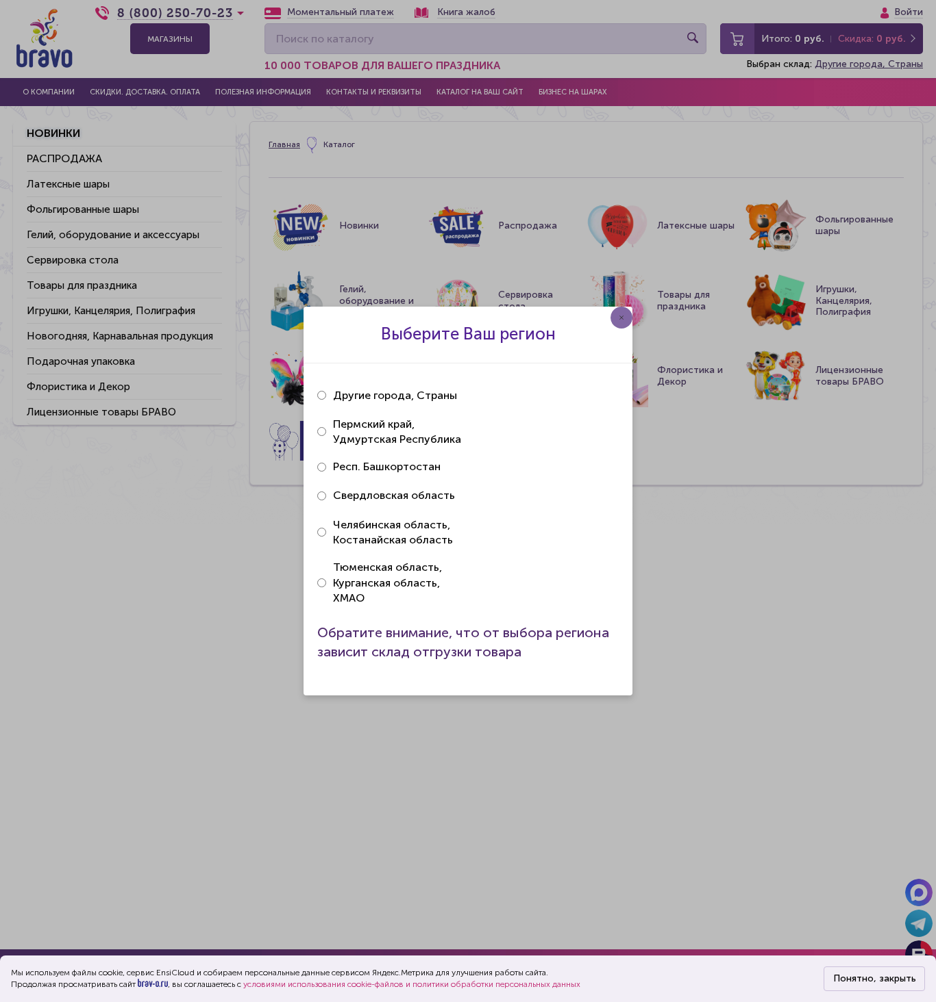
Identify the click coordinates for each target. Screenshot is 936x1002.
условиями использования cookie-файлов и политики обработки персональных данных (411, 984)
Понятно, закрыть (874, 978)
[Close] (621, 318)
